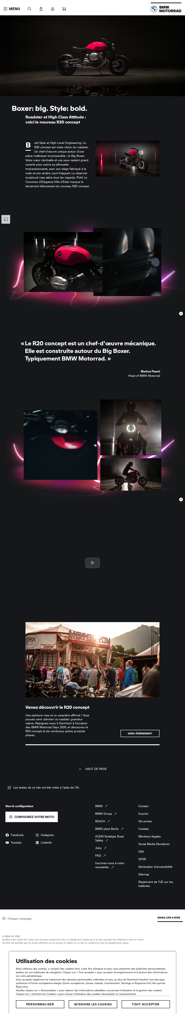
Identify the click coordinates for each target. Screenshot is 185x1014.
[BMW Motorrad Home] (166, 9)
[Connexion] (52, 7)
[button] (12, 8)
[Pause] (181, 313)
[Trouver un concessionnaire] (41, 7)
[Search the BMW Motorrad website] (29, 7)
